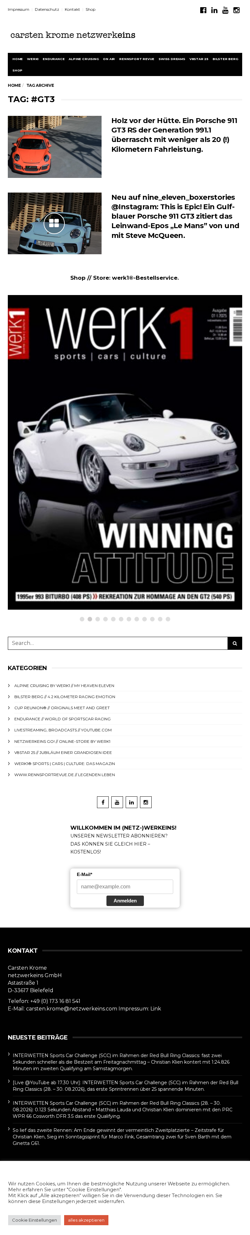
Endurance (53, 59)
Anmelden (125, 900)
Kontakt (72, 9)
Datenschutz (47, 9)
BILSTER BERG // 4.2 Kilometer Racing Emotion (64, 696)
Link (155, 1009)
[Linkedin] (214, 10)
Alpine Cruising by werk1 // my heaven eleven (64, 685)
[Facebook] (203, 10)
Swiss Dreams (172, 59)
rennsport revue (136, 59)
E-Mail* (84, 874)
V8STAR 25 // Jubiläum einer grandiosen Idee (63, 752)
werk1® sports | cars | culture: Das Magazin (64, 763)
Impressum (18, 9)
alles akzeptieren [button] (86, 1220)
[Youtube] (225, 10)
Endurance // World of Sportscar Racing (62, 718)
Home (17, 59)
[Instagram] (236, 10)
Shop (90, 9)
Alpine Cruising (84, 59)
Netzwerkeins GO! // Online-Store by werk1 (76, 487)
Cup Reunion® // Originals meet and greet (62, 707)
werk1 (32, 59)
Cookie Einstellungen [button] (34, 1220)
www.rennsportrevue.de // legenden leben (64, 774)
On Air (109, 59)
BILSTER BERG (225, 59)
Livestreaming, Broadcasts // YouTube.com (63, 729)
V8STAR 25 (198, 59)
